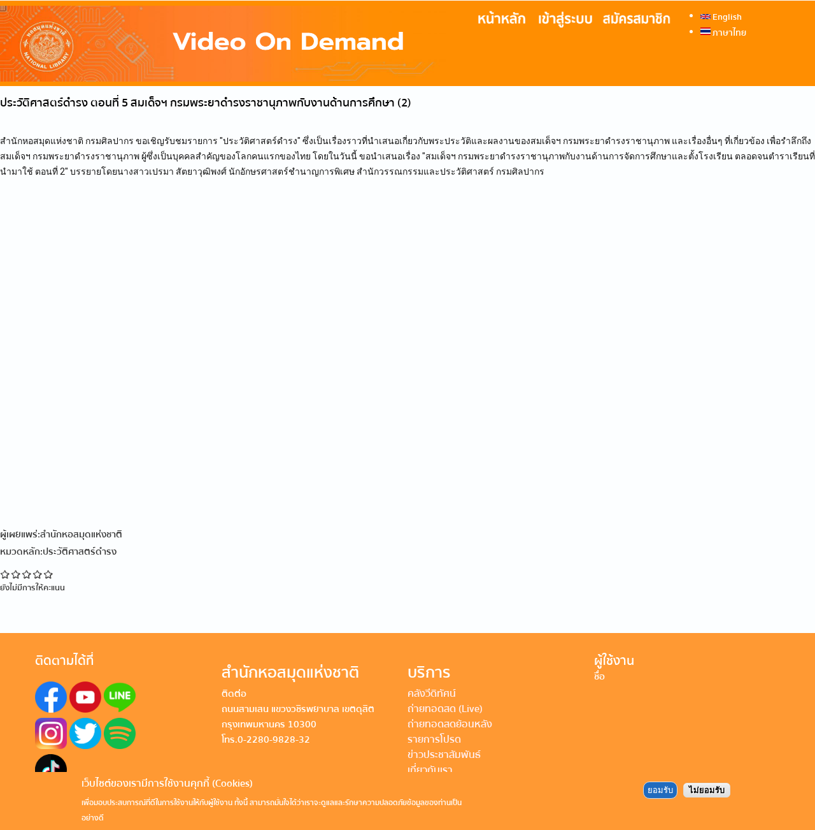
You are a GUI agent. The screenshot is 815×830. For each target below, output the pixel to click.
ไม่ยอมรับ (707, 789)
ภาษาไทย (728, 32)
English (726, 17)
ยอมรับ (660, 789)
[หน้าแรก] (223, 43)
